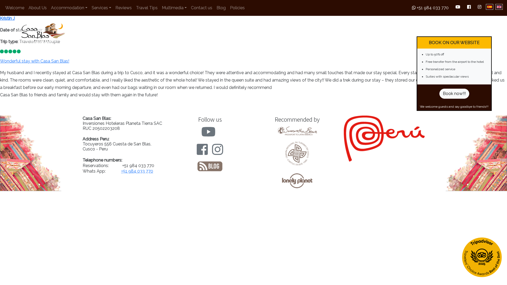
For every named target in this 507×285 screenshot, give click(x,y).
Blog (221, 7)
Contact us (201, 7)
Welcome (14, 7)
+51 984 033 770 (432, 7)
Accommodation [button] (67, 7)
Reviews (123, 7)
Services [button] (100, 7)
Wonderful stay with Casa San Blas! (34, 61)
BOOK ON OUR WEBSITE (454, 42)
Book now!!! (454, 93)
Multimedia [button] (173, 7)
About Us (38, 7)
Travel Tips (147, 7)
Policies (237, 7)
